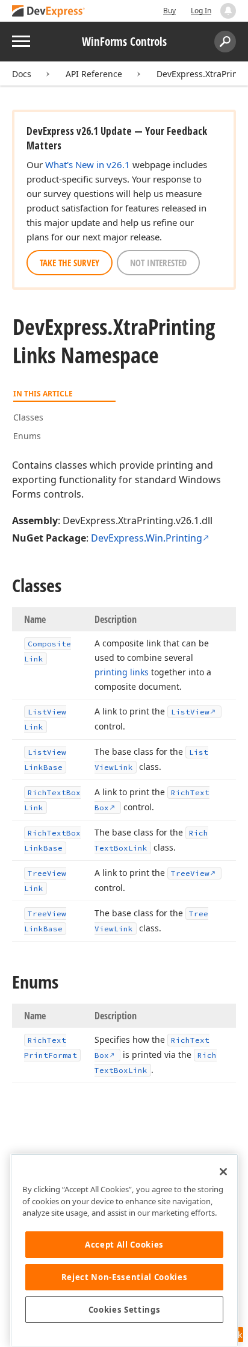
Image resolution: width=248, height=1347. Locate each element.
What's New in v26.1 (87, 164)
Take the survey (69, 263)
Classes (28, 417)
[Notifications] (228, 11)
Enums (27, 436)
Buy (169, 10)
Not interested (158, 263)
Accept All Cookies (124, 1244)
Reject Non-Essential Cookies (124, 1277)
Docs (21, 74)
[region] (124, 1250)
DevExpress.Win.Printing (146, 538)
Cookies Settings (124, 1309)
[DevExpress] (48, 11)
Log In (201, 10)
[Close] (223, 1171)
